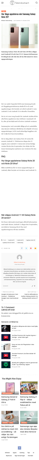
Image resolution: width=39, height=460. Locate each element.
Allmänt (5, 422)
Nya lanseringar (7, 393)
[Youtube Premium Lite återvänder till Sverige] (5, 355)
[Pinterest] (31, 248)
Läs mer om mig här (21, 281)
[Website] (32, 286)
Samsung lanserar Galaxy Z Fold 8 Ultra (9, 399)
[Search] (36, 2)
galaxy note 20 (31, 240)
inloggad (15, 313)
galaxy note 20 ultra (8, 242)
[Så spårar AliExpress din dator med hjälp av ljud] (5, 328)
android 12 (21, 240)
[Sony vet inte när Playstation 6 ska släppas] (5, 346)
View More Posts (19, 264)
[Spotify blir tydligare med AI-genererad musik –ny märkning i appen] (5, 364)
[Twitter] (26, 248)
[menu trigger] (3, 2)
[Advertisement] (19, 82)
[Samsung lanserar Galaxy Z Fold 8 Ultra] (10, 388)
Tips (3, 11)
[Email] (35, 248)
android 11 (11, 240)
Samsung (20, 242)
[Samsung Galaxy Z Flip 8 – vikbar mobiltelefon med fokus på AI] (29, 388)
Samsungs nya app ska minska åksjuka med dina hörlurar (28, 429)
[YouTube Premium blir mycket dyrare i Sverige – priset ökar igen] (5, 337)
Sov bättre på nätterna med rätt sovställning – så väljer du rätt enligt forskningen (9, 431)
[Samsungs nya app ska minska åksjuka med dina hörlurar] (29, 417)
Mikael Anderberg (6, 20)
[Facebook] (22, 248)
